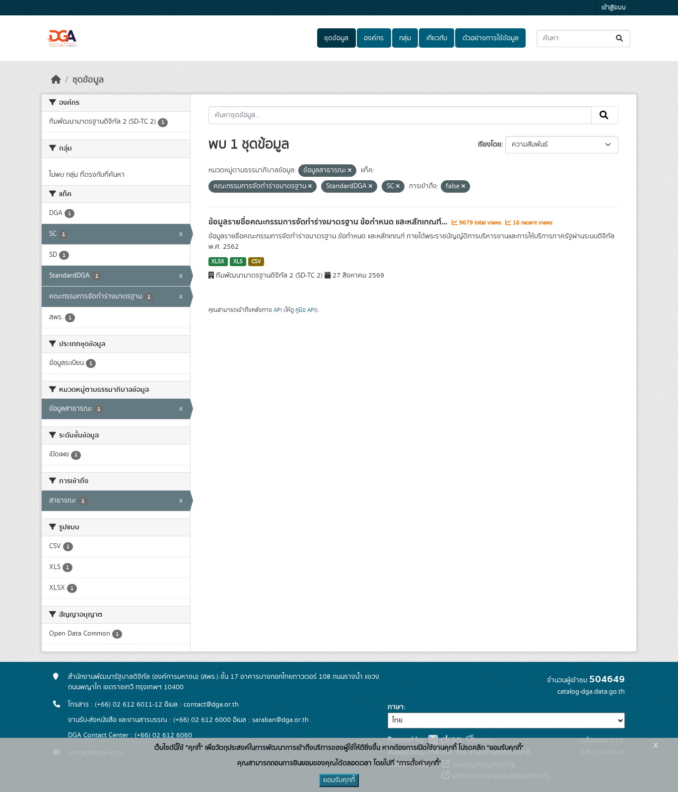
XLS (238, 262)
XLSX (217, 262)
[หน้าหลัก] (56, 79)
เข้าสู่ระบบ (614, 7)
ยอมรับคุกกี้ (339, 780)
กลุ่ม (405, 38)
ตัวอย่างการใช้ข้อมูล (491, 38)
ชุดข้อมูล (336, 38)
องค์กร (374, 38)
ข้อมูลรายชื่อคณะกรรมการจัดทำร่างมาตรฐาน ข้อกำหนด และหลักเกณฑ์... (328, 222)
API (277, 309)
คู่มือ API (305, 309)
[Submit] (620, 38)
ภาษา (396, 707)
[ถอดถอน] (349, 171)
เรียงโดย (489, 144)
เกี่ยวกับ (436, 38)
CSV (256, 262)
